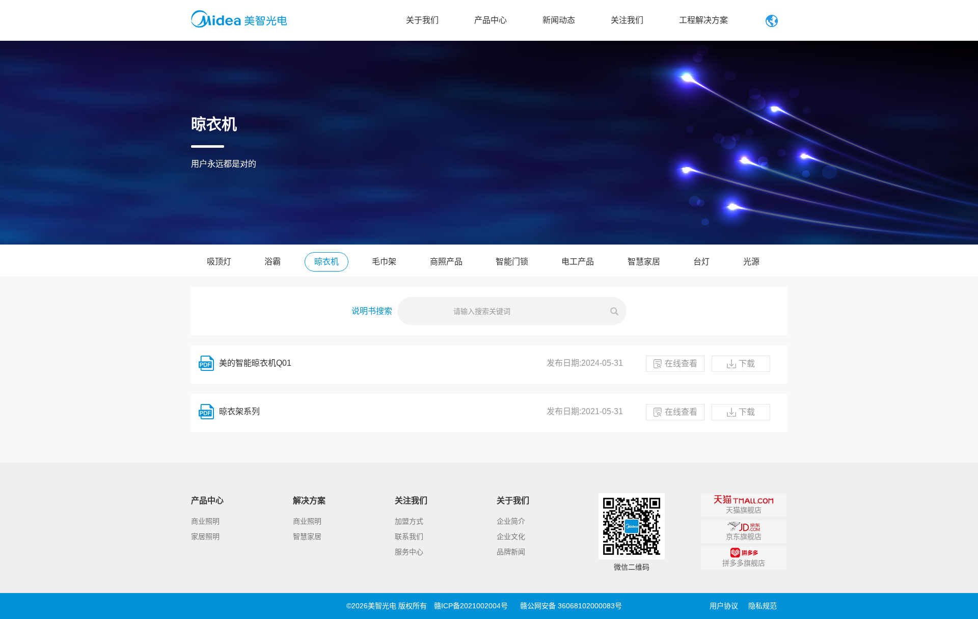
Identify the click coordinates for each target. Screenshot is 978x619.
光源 (751, 261)
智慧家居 (644, 261)
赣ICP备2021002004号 (471, 606)
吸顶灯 (219, 261)
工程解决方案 (703, 20)
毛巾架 (384, 261)
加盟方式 (409, 521)
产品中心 (490, 20)
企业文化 (511, 536)
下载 (747, 363)
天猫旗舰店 (744, 510)
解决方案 (309, 500)
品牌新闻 (511, 552)
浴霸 (272, 261)
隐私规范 (762, 606)
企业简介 (511, 521)
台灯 (701, 261)
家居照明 (205, 536)
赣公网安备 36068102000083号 (571, 606)
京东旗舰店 (744, 536)
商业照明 (205, 521)
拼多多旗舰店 (743, 563)
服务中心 (409, 552)
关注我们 (627, 20)
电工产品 (577, 261)
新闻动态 (558, 20)
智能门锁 (512, 261)
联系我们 (409, 536)
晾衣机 (326, 261)
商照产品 (446, 261)
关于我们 (422, 20)
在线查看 (681, 363)
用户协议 (724, 606)
